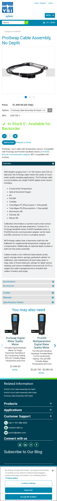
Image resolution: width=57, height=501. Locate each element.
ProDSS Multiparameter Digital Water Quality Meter (42, 342)
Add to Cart (9, 142)
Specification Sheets (13, 302)
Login (36, 3)
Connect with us (15, 428)
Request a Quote (23, 142)
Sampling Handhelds (13, 31)
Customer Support (17, 416)
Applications (13, 410)
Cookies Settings (28, 483)
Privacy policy (12, 478)
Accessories (8, 286)
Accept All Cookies (28, 497)
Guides (6, 292)
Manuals (7, 297)
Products (10, 404)
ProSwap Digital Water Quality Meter (15, 341)
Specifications (9, 281)
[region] (28, 483)
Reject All (28, 490)
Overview (7, 163)
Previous (2, 345)
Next (55, 345)
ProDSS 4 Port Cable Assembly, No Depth (19, 389)
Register (43, 3)
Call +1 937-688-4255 (17, 423)
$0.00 (51, 22)
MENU (48, 15)
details (15, 370)
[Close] (53, 470)
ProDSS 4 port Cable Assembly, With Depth (20, 393)
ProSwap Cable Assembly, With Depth (18, 396)
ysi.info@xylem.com (17, 433)
